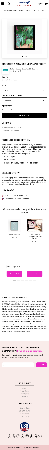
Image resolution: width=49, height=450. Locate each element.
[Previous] (4, 249)
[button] (22, 56)
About (24, 388)
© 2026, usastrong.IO (15, 447)
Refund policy (24, 394)
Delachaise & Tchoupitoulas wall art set (35, 236)
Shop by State (24, 408)
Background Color (12, 95)
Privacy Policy (24, 391)
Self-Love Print (14, 234)
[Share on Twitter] (43, 10)
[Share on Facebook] (39, 10)
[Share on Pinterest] (35, 10)
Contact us (24, 397)
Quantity (7, 106)
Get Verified (24, 414)
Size (4, 86)
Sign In (40, 3)
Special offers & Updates (24, 417)
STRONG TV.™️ (24, 411)
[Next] (44, 249)
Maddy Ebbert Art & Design (27, 69)
